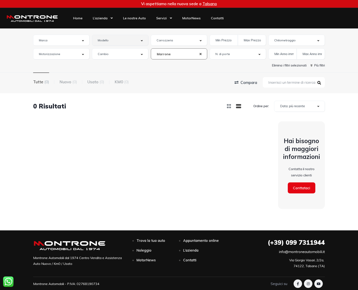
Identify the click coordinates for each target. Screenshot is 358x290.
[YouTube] (318, 283)
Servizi (161, 18)
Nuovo (68, 81)
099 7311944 (296, 242)
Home (77, 18)
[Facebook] (298, 283)
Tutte (41, 81)
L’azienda (100, 18)
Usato (95, 81)
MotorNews (191, 18)
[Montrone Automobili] (32, 18)
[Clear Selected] (200, 53)
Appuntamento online (201, 240)
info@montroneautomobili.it (302, 251)
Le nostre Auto (134, 18)
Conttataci (301, 188)
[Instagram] (308, 283)
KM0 (122, 81)
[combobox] (61, 40)
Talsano (209, 3)
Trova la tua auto (151, 240)
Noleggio (144, 250)
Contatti (217, 18)
